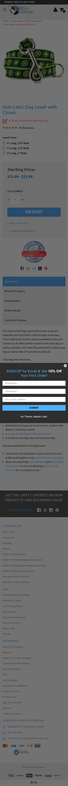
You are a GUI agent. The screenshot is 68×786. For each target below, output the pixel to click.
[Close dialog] (65, 365)
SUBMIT (34, 408)
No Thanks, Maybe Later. (34, 416)
